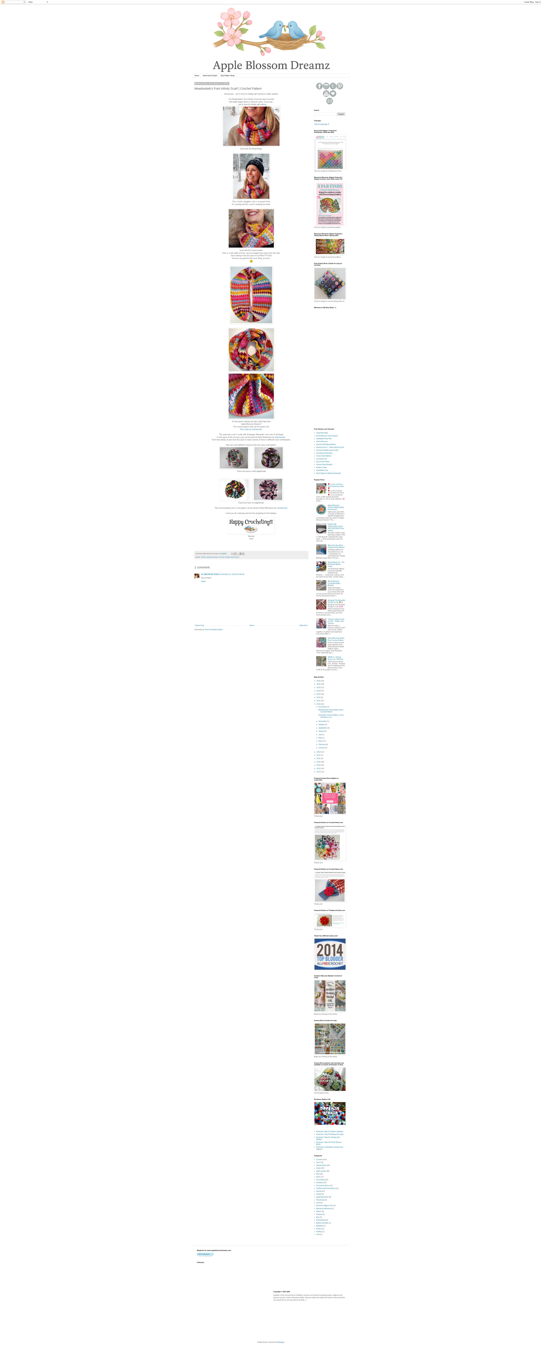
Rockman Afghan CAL (324, 1206)
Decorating (320, 1180)
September (323, 728)
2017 (319, 755)
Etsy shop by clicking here (251, 429)
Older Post (303, 625)
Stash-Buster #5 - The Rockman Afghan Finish (336, 564)
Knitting (319, 1232)
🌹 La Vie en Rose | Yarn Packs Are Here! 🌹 (336, 486)
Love (318, 1203)
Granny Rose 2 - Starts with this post (330, 447)
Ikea (317, 1217)
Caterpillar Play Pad (324, 439)
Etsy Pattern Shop (227, 76)
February (322, 744)
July (320, 735)
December (323, 707)
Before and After (322, 1223)
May (320, 738)
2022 (319, 694)
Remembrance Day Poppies (327, 436)
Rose (318, 1177)
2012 (319, 772)
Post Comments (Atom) (213, 630)
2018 (319, 752)
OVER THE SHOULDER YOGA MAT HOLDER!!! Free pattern (336, 527)
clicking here (280, 437)
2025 (319, 684)
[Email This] (232, 553)
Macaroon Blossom (323, 1209)
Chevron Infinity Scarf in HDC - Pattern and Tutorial (336, 621)
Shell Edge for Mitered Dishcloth (328, 473)
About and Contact (210, 76)
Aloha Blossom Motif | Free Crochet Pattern (336, 639)
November (323, 721)
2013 (319, 768)
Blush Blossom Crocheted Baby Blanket (334, 583)
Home (196, 76)
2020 (319, 701)
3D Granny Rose (322, 1185)
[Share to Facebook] (240, 553)
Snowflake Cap (322, 470)
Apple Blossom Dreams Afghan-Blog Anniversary (336, 507)
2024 (319, 687)
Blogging (319, 1226)
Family (227, 557)
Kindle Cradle (321, 467)
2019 (319, 704)
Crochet (221, 557)
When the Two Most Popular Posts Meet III (336, 546)
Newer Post (199, 625)
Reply (203, 581)
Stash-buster (234, 557)
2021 (319, 697)
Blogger (281, 1342)
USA (318, 1234)
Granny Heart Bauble (324, 464)
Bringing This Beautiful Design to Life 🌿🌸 (336, 601)
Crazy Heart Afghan (323, 456)
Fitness (319, 1229)
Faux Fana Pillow (322, 462)
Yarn (318, 1162)
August (321, 731)
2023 (319, 691)
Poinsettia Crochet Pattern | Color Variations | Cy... (331, 716)
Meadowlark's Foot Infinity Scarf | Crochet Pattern (330, 711)
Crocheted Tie (321, 459)
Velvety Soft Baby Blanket (326, 444)
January (322, 748)
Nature (318, 1211)
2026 (319, 681)
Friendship (320, 1200)
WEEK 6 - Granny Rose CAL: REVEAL (335, 658)
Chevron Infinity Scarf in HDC (327, 450)
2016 (319, 758)
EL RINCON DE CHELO (210, 574)
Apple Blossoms (322, 1197)
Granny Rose (321, 1165)
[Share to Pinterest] (243, 553)
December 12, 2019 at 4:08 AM (232, 574)
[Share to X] (238, 553)
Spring (318, 1191)
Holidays (319, 1183)
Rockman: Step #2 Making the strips (330, 1134)
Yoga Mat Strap (322, 433)
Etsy (317, 1174)
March (321, 741)
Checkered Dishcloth (324, 453)
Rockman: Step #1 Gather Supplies (329, 1132)
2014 (319, 765)
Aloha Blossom (322, 441)
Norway (319, 1214)
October (322, 725)
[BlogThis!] (235, 553)
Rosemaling (320, 1220)
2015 (319, 762)
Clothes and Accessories (209, 557)
